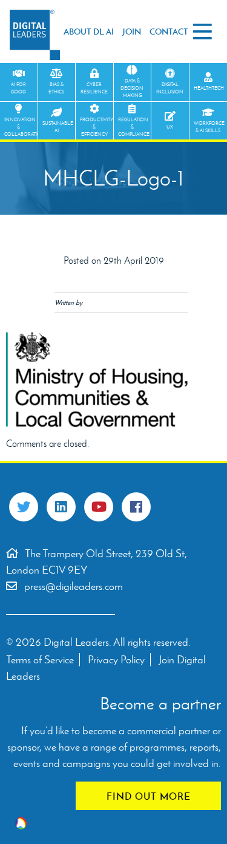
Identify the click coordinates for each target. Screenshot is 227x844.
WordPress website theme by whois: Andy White (21, 823)
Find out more (149, 796)
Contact (169, 31)
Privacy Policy (116, 659)
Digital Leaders (35, 35)
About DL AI (89, 31)
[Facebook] (136, 506)
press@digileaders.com (73, 586)
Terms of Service (40, 659)
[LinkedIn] (61, 506)
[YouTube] (98, 506)
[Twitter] (23, 506)
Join (131, 31)
